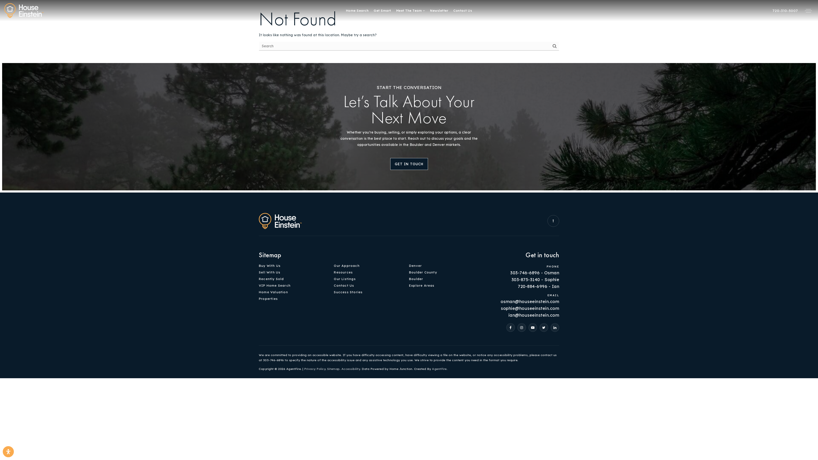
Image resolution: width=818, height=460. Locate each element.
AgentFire (439, 369)
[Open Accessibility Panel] (8, 452)
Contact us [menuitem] (462, 11)
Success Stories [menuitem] (348, 292)
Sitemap (333, 369)
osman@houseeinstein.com (530, 301)
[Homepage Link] (23, 10)
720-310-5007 (785, 11)
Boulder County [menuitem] (423, 272)
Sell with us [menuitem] (269, 272)
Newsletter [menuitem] (439, 11)
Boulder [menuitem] (416, 279)
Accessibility (350, 369)
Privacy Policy (314, 369)
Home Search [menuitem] (357, 11)
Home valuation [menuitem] (273, 292)
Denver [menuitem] (415, 266)
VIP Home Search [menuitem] (275, 285)
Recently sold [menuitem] (271, 279)
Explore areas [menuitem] (422, 285)
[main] (409, 30)
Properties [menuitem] (268, 299)
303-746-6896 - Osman (534, 273)
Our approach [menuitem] (346, 266)
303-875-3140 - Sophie (535, 279)
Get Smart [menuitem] (382, 11)
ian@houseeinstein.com (533, 315)
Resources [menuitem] (343, 272)
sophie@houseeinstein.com (530, 308)
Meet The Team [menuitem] (409, 11)
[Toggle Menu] (808, 10)
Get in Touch (409, 164)
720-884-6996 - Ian (538, 286)
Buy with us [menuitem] (270, 266)
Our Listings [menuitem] (345, 279)
